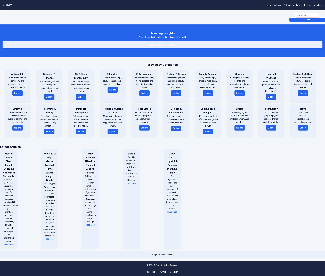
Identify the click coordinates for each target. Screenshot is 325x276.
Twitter (162, 272)
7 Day (7, 5)
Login (298, 5)
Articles (277, 5)
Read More (9, 244)
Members (318, 5)
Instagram (173, 272)
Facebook (151, 272)
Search (307, 20)
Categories (289, 5)
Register (307, 5)
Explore (17, 93)
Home (269, 5)
